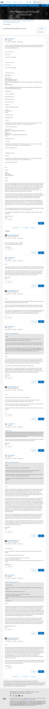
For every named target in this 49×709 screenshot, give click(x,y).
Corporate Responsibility (15, 693)
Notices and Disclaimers (38, 702)
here (37, 681)
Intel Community (6, 20)
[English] (30, 2)
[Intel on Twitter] (13, 696)
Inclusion (23, 693)
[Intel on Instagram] (22, 696)
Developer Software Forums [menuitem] (21, 5)
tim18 (10, 430)
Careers (37, 691)
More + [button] (20, 2)
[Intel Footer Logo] (4, 698)
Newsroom (27, 691)
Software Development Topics (28, 20)
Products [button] (8, 2)
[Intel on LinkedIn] (16, 696)
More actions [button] (40, 32)
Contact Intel (22, 691)
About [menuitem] (12, 5)
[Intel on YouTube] (19, 696)
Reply (41, 223)
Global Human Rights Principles (18, 704)
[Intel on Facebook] (10, 696)
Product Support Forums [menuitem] (33, 5)
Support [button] (15, 2)
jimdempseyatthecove (14, 333)
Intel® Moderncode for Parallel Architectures (11, 22)
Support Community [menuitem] (5, 5)
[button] (43, 39)
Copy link (34, 252)
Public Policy (28, 693)
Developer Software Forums (16, 20)
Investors (33, 691)
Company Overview (14, 691)
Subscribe (41, 28)
